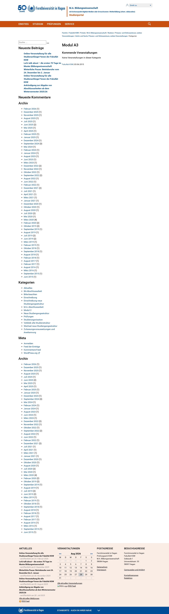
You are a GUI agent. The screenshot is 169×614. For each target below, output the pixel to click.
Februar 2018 (30, 257)
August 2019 (30, 232)
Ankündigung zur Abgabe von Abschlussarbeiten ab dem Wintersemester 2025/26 (38, 88)
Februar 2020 (30, 223)
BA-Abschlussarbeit (33, 291)
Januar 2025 (30, 137)
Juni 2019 (28, 238)
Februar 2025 (30, 134)
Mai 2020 (28, 216)
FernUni (65, 33)
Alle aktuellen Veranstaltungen (69, 583)
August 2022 (30, 178)
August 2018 (30, 254)
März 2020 (29, 219)
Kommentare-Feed (32, 350)
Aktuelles (28, 288)
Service (69, 24)
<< (60, 553)
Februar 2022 (30, 185)
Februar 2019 (30, 245)
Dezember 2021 (31, 188)
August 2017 (30, 261)
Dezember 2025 (31, 112)
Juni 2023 (28, 159)
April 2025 (28, 131)
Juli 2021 (28, 191)
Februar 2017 (30, 264)
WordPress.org (30, 353)
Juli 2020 (28, 213)
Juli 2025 (28, 121)
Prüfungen (54, 24)
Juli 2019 (28, 235)
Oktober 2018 (30, 248)
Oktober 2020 (30, 207)
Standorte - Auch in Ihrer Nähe (74, 610)
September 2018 (31, 251)
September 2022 (31, 175)
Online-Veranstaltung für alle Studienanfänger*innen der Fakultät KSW (41, 56)
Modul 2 (27, 310)
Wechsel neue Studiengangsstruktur (40, 326)
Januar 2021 (30, 200)
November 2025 (31, 115)
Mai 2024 (28, 147)
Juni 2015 (28, 277)
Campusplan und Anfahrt (134, 570)
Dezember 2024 (31, 140)
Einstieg (23, 24)
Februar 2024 (30, 150)
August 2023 (30, 156)
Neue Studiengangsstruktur (36, 313)
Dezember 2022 (31, 166)
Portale (82, 33)
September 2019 (31, 229)
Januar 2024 (30, 153)
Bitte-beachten (30, 294)
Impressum (101, 570)
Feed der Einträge (32, 346)
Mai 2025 (28, 128)
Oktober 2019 (30, 226)
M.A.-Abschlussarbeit (33, 307)
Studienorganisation (33, 319)
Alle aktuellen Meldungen (29, 598)
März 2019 (29, 242)
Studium (38, 24)
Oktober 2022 (30, 172)
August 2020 (30, 210)
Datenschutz (102, 567)
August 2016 (30, 267)
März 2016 (29, 270)
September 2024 (31, 143)
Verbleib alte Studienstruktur (37, 323)
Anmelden (28, 343)
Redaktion (128, 578)
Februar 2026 (30, 109)
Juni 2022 (28, 181)
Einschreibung (30, 297)
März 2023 (29, 162)
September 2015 (31, 273)
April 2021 (28, 194)
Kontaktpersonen (131, 575)
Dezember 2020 (31, 204)
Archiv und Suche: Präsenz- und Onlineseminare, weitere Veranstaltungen (101, 36)
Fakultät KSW (74, 33)
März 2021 (29, 197)
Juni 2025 (28, 124)
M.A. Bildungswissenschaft (83, 8)
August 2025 (30, 118)
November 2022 (31, 169)
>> (91, 553)
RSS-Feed (25, 601)
